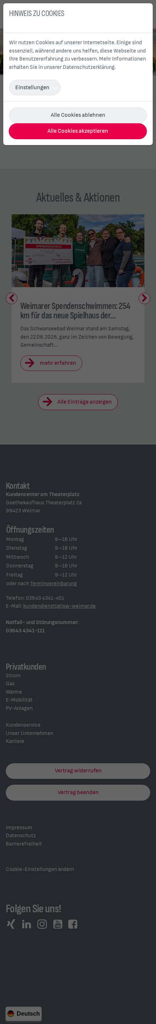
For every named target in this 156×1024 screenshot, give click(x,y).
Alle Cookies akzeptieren (78, 131)
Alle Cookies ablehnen (78, 115)
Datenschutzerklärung (89, 67)
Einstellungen (32, 87)
